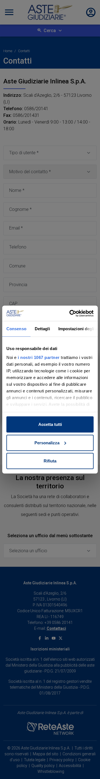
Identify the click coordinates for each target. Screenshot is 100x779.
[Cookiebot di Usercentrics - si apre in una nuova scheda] (71, 313)
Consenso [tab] (16, 328)
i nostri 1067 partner (39, 357)
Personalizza (46, 442)
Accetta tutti (50, 424)
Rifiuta (50, 461)
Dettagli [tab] (42, 328)
